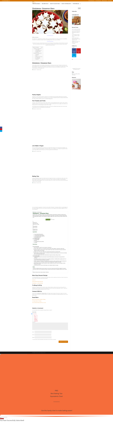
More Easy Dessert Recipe (39, 56)
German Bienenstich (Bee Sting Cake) (37, 281)
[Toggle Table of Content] (41, 47)
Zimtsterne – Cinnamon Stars (38, 53)
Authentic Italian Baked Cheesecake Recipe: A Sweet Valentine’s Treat (76, 39)
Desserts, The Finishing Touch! (66, 3)
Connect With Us (38, 58)
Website (33, 337)
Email (33, 334)
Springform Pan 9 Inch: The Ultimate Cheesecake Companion (76, 42)
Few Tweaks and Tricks (38, 50)
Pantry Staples (37, 49)
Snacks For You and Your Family (55, 3)
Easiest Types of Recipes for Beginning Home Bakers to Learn (76, 32)
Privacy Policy (110, 0)
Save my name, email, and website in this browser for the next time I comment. (44, 339)
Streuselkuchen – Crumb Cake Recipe (37, 283)
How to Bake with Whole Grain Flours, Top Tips (39, 302)
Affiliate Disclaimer (104, 0)
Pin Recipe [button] (53, 219)
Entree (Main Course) (45, 3)
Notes (36, 55)
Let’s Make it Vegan (38, 51)
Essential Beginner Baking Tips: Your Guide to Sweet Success (75, 35)
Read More (37, 59)
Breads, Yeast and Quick (36, 3)
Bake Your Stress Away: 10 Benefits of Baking (38, 299)
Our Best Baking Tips (98, 0)
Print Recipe (48, 219)
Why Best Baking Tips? (92, 0)
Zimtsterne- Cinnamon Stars (37, 48)
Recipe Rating (34, 311)
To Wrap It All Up (38, 57)
